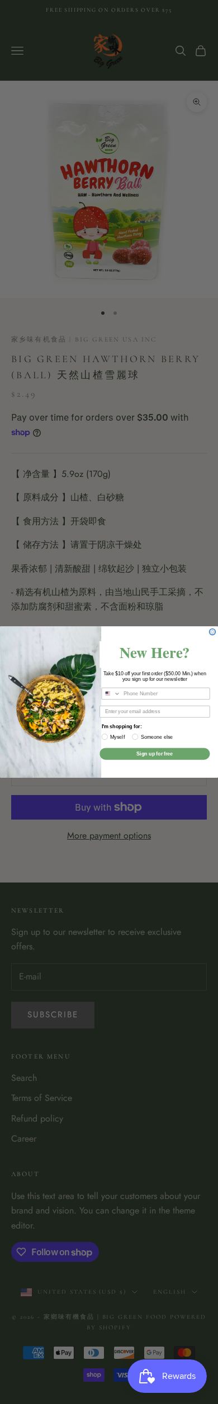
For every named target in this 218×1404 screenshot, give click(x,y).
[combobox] (111, 693)
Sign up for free (154, 753)
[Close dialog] (212, 632)
